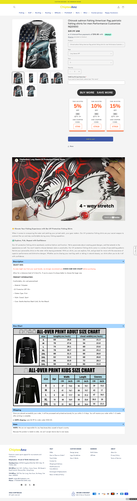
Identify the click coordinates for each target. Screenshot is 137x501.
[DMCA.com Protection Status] (131, 499)
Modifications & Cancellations (55, 468)
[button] (14, 7)
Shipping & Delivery (56, 464)
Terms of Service (116, 458)
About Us (113, 452)
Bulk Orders (94, 452)
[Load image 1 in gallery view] (18, 78)
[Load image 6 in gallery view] (31, 91)
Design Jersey (74, 452)
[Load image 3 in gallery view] (44, 78)
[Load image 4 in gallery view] (57, 78)
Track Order (53, 458)
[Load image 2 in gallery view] (31, 78)
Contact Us (53, 461)
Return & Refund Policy (57, 475)
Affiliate (92, 455)
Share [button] (72, 146)
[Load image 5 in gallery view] (18, 91)
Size (69, 59)
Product (70, 41)
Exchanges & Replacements (58, 472)
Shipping (70, 37)
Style (69, 49)
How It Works (74, 458)
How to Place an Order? (57, 455)
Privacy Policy (115, 455)
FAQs (51, 452)
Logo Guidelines (75, 455)
